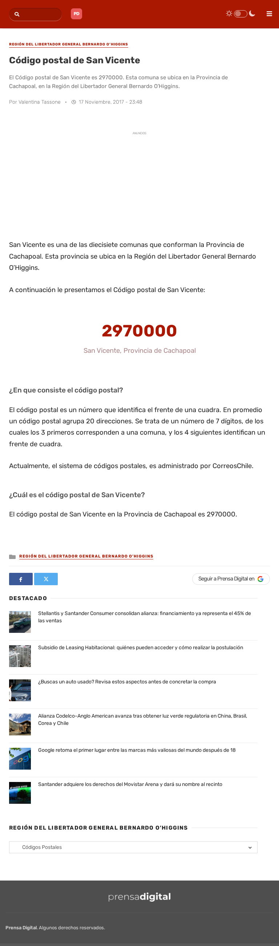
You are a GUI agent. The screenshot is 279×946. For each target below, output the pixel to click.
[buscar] (15, 14)
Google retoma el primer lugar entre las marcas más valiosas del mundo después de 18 (137, 750)
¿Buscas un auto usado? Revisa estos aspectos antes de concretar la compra (127, 682)
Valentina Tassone (40, 102)
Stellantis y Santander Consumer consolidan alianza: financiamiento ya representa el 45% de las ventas (144, 617)
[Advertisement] (139, 184)
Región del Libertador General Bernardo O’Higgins (86, 556)
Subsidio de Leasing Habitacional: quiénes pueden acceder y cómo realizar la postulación (140, 647)
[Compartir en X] (46, 579)
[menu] (266, 11)
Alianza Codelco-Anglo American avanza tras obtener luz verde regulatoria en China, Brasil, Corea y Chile (142, 719)
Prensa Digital (21, 927)
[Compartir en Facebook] (21, 579)
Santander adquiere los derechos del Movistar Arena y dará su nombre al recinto (130, 784)
